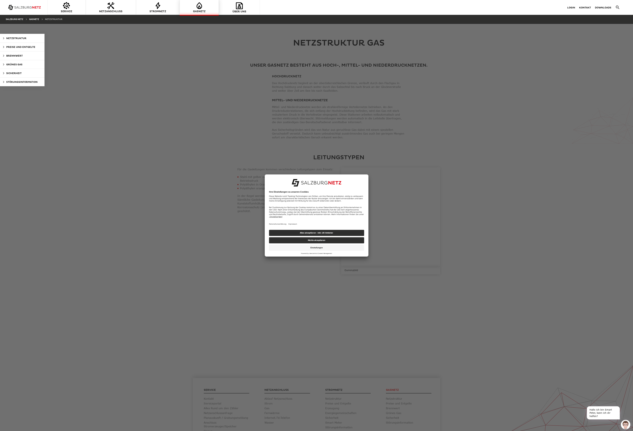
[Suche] (618, 7)
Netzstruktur (53, 19)
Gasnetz (34, 19)
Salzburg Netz (14, 19)
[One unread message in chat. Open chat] (625, 424)
